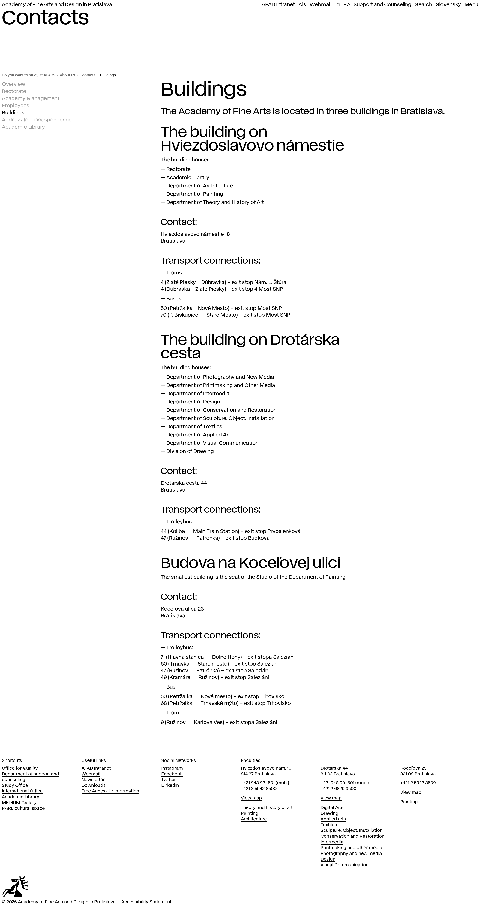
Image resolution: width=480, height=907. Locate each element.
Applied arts (333, 819)
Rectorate (14, 91)
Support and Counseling (383, 4)
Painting (249, 814)
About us (67, 75)
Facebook (172, 774)
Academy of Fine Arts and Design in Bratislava (57, 4)
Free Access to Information (110, 791)
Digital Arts (332, 808)
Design (328, 859)
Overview (13, 84)
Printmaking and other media (351, 848)
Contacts (87, 75)
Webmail (321, 4)
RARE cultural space (23, 808)
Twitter (168, 780)
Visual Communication (345, 865)
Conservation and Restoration (353, 836)
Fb (347, 4)
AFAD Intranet (278, 4)
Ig (337, 4)
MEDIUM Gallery (19, 803)
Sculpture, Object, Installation (352, 831)
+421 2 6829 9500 (338, 789)
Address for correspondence (37, 120)
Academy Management (30, 98)
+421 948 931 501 (258, 783)
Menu (471, 4)
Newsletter (93, 780)
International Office (22, 791)
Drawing (329, 814)
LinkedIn (170, 786)
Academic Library (23, 127)
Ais (302, 4)
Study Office (15, 786)
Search (423, 4)
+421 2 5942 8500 (259, 789)
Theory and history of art (266, 808)
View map (251, 798)
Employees (15, 105)
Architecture (254, 819)
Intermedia (332, 842)
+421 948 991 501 (337, 783)
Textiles (329, 825)
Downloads (94, 786)
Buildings (108, 75)
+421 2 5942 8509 (418, 783)
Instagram (172, 768)
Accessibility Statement (146, 902)
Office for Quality (20, 768)
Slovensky (448, 4)
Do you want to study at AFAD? (28, 75)
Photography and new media (351, 854)
